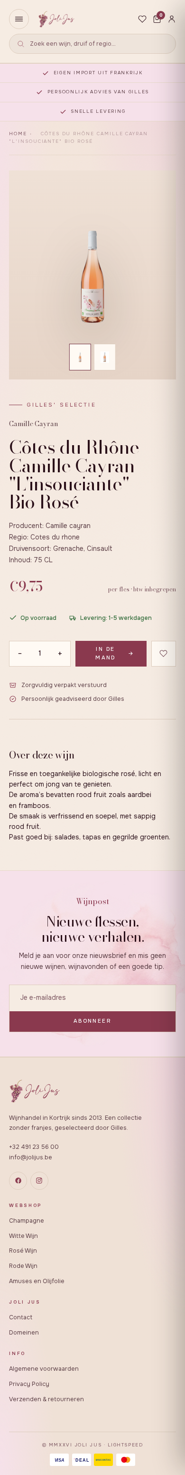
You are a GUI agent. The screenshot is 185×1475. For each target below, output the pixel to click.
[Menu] (19, 19)
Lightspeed (125, 1445)
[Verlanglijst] (142, 19)
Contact (20, 1317)
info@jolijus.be (30, 1157)
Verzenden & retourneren (46, 1399)
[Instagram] (39, 1181)
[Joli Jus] (56, 19)
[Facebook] (18, 1181)
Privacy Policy (29, 1384)
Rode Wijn (23, 1266)
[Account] (171, 19)
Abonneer (93, 1020)
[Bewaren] (163, 654)
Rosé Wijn (23, 1251)
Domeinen (24, 1332)
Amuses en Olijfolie (37, 1281)
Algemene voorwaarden (44, 1369)
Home (18, 134)
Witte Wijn (23, 1236)
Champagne (26, 1221)
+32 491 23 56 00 (34, 1147)
